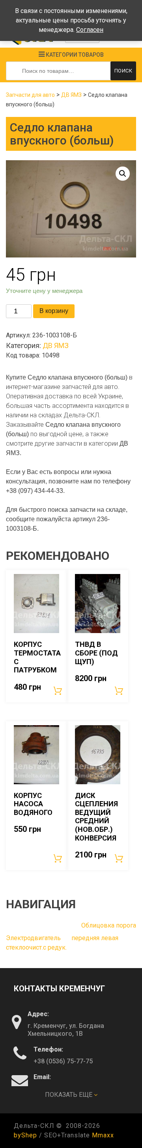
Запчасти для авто (30, 95)
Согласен (89, 29)
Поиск (123, 71)
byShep (25, 1135)
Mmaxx (103, 1135)
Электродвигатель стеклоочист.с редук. (36, 942)
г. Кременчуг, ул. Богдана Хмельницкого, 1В (66, 1029)
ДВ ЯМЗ (71, 95)
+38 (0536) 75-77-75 (63, 1061)
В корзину (53, 310)
